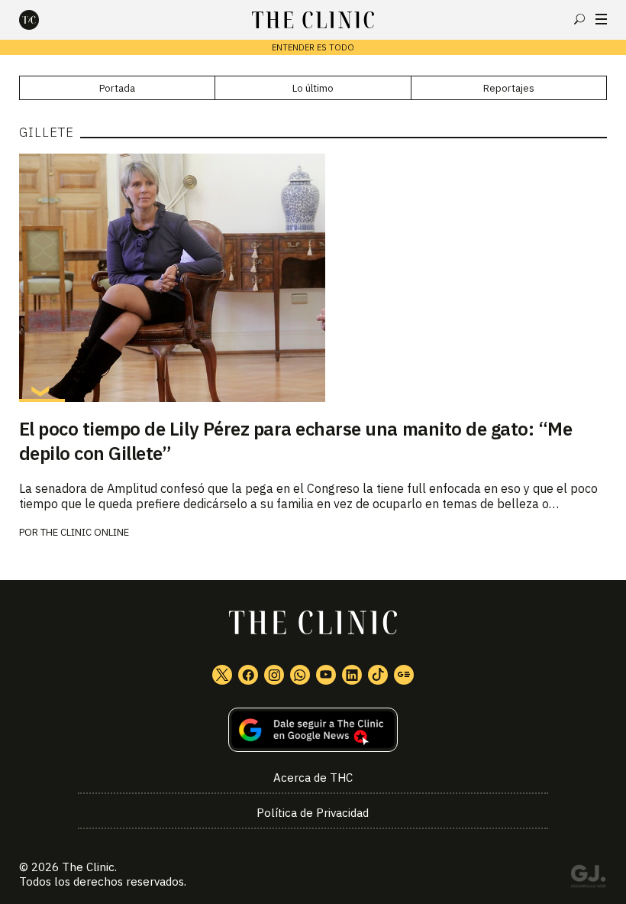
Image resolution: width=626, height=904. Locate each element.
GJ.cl (588, 879)
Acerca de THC (313, 777)
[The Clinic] (42, 20)
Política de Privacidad (313, 812)
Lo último (313, 88)
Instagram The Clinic (274, 675)
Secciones (601, 19)
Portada (117, 88)
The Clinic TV (326, 675)
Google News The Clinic (404, 675)
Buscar (579, 19)
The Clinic (88, 867)
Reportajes (508, 88)
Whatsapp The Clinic (300, 675)
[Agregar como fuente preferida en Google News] (313, 730)
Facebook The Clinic (248, 675)
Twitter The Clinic (222, 675)
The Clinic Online (84, 532)
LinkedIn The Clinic (352, 675)
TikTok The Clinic (378, 675)
